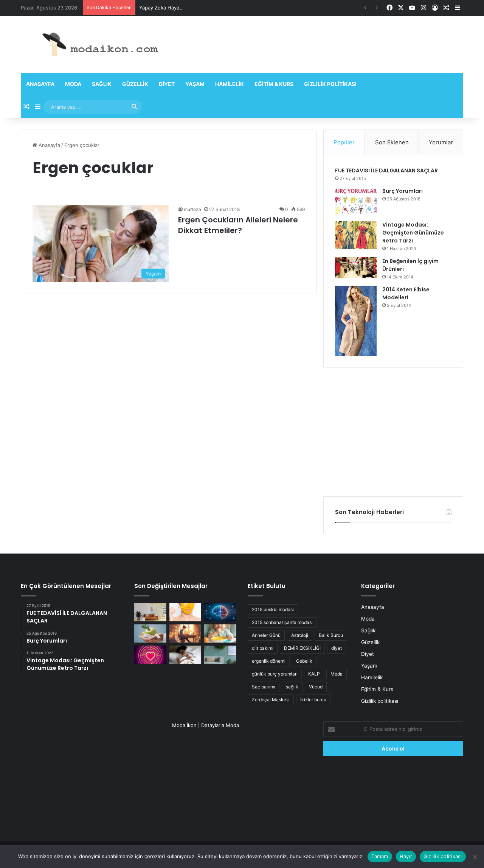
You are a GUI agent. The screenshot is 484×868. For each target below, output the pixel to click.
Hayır (406, 856)
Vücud (316, 687)
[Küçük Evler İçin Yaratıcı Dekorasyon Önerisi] (150, 612)
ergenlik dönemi (268, 661)
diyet (336, 648)
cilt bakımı (262, 648)
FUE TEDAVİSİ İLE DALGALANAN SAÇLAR (386, 170)
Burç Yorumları (402, 191)
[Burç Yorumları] (356, 201)
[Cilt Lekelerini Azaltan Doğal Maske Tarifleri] (185, 612)
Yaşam (195, 84)
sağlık (292, 687)
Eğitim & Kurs (273, 84)
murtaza (192, 209)
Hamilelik (229, 84)
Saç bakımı (263, 687)
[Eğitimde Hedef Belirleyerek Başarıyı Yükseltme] (185, 633)
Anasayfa (40, 84)
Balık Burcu (331, 635)
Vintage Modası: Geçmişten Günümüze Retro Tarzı (413, 232)
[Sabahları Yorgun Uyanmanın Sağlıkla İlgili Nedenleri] (185, 655)
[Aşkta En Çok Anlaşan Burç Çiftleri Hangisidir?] (150, 655)
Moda (73, 84)
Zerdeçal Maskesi (271, 699)
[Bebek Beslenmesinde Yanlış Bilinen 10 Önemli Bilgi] (220, 633)
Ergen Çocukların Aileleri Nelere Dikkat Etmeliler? (238, 225)
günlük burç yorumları (275, 674)
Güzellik (135, 84)
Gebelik (304, 661)
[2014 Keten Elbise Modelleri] (356, 321)
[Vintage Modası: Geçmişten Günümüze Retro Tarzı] (356, 235)
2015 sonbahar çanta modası (282, 622)
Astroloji (299, 635)
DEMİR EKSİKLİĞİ (302, 648)
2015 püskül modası (273, 609)
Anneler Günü (266, 635)
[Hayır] (474, 856)
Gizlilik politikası (330, 84)
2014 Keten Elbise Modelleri (406, 293)
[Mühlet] (94, 44)
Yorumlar (441, 142)
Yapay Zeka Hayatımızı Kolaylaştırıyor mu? (187, 8)
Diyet (167, 84)
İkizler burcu (313, 699)
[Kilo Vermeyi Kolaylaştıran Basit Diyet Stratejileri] (150, 633)
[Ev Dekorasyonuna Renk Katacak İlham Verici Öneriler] (220, 655)
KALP (314, 674)
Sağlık (102, 84)
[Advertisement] (393, 432)
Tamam (379, 856)
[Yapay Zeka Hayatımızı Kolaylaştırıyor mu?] (220, 612)
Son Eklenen (392, 142)
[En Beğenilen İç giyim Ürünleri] (356, 267)
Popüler (344, 142)
